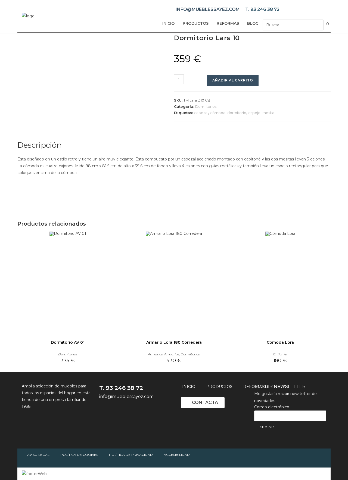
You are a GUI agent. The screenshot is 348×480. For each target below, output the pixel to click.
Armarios (155, 354)
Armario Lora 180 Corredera (174, 342)
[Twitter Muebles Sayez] (119, 411)
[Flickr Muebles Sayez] (149, 411)
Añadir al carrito (232, 80)
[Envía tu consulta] (318, 24)
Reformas (228, 23)
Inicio (168, 23)
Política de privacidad (131, 455)
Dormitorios (205, 106)
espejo (254, 112)
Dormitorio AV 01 (68, 342)
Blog (253, 23)
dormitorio (236, 112)
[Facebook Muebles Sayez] (104, 411)
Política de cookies (79, 455)
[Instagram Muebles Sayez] (134, 411)
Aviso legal (38, 455)
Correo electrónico (271, 407)
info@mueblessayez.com (208, 9)
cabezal (201, 112)
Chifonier (280, 354)
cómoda (217, 112)
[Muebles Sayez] (28, 16)
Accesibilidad (177, 455)
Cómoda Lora (280, 342)
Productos (196, 23)
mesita (268, 112)
